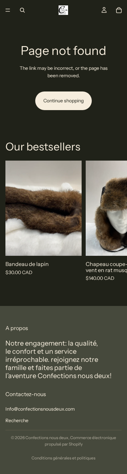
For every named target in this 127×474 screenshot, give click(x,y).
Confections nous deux (46, 437)
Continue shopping (63, 101)
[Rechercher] (22, 10)
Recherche (16, 420)
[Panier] (118, 10)
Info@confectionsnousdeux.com (40, 409)
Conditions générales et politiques (63, 457)
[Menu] (8, 10)
